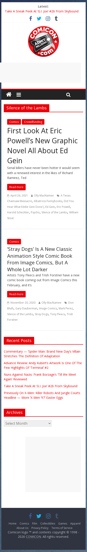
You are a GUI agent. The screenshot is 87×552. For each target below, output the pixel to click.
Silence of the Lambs (54, 212)
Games (62, 523)
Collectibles (47, 523)
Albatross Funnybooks (48, 201)
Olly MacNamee (44, 195)
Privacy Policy (39, 528)
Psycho (35, 212)
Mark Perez (66, 308)
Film (34, 523)
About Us (22, 528)
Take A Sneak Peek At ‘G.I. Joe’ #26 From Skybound (42, 11)
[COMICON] (43, 27)
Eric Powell (63, 207)
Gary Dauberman (26, 308)
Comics (14, 122)
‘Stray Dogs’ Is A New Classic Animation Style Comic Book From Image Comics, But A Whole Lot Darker (39, 259)
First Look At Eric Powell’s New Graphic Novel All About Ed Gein (42, 145)
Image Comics (48, 308)
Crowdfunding (33, 122)
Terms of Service (62, 528)
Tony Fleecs (57, 314)
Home (13, 523)
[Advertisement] (53, 464)
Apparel (75, 523)
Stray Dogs (41, 314)
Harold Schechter (18, 212)
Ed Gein (50, 207)
